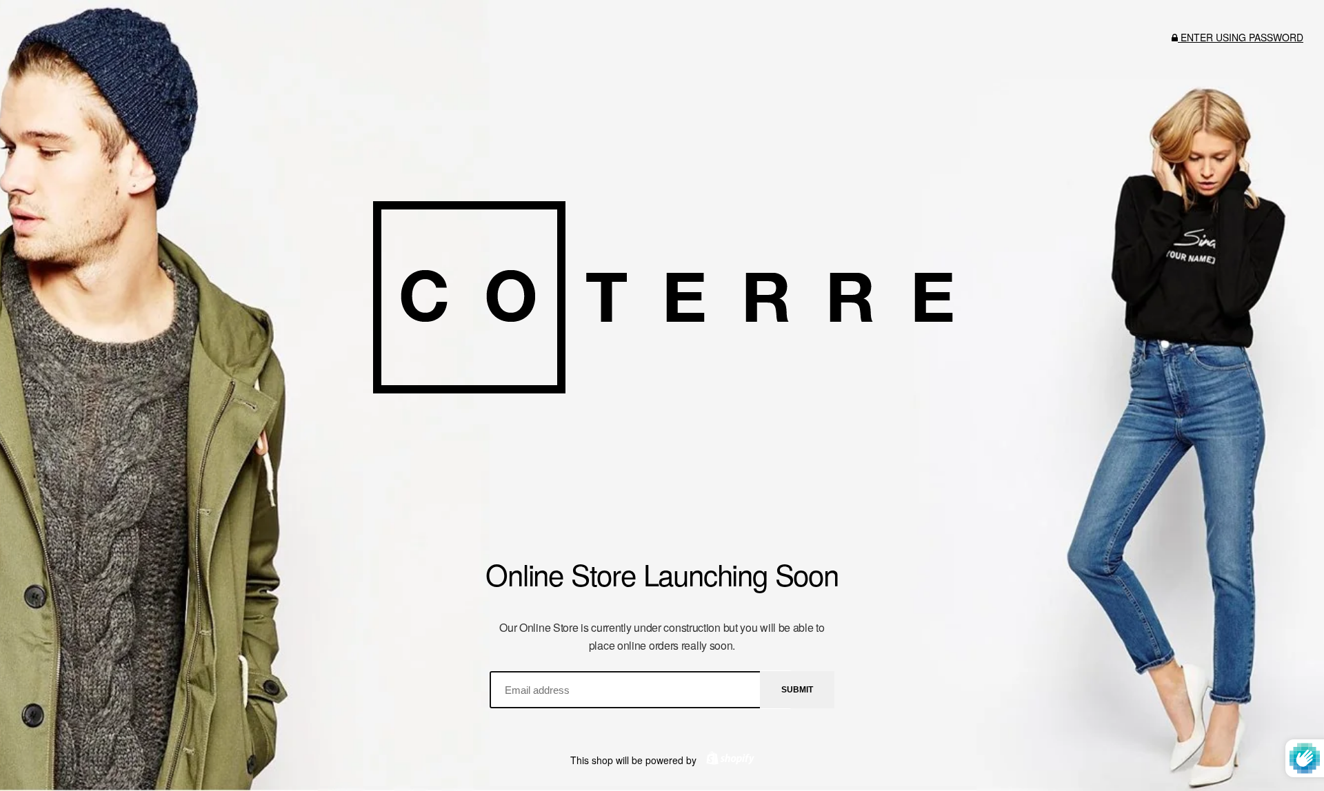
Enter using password (1240, 37)
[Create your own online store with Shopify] (726, 760)
